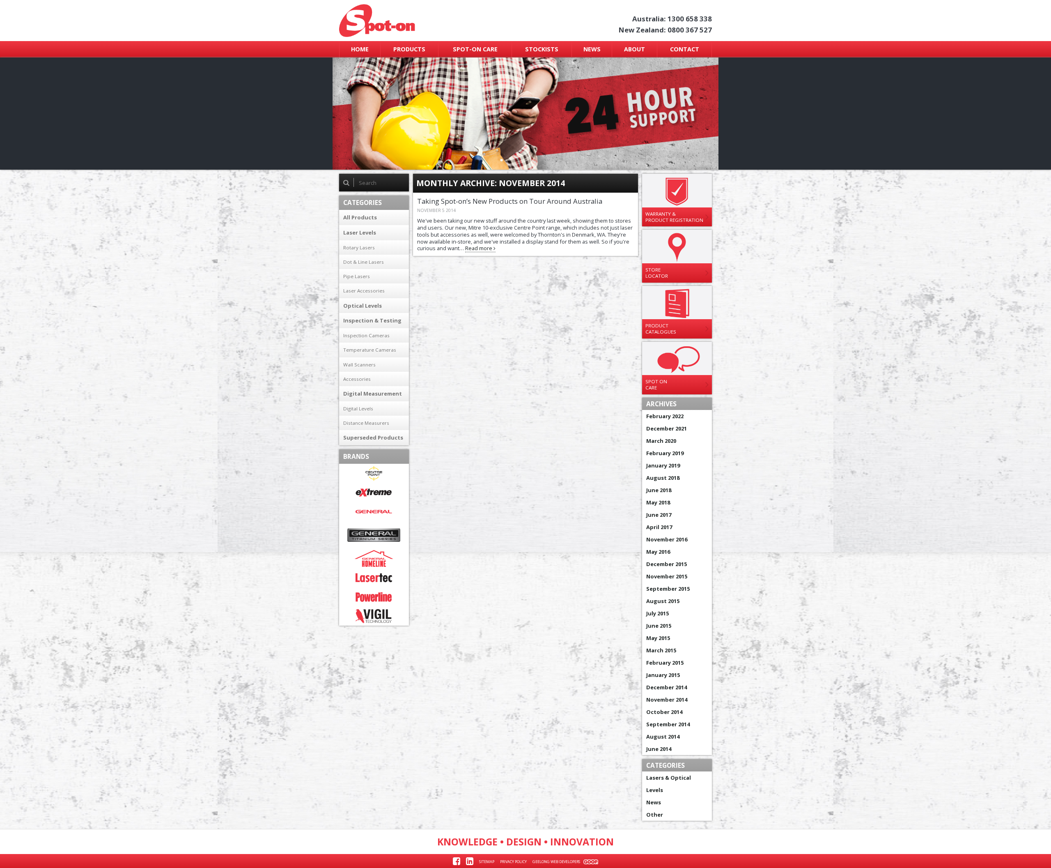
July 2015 (657, 613)
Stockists (541, 49)
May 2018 (658, 502)
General (374, 511)
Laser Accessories (364, 291)
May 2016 (658, 551)
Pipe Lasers (356, 276)
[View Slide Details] (526, 114)
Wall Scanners (359, 364)
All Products (360, 217)
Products (409, 49)
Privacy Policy (513, 861)
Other (654, 814)
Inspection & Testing (372, 320)
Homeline (374, 558)
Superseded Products (373, 437)
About (634, 49)
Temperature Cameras (369, 350)
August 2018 (662, 477)
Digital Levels (358, 408)
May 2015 (658, 638)
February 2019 (665, 453)
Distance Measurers (366, 423)
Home (360, 49)
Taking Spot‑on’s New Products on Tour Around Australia (509, 201)
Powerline (374, 597)
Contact (684, 49)
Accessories (357, 379)
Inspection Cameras (366, 335)
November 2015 (666, 576)
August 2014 (662, 736)
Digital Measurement (372, 393)
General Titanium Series (374, 535)
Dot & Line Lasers (363, 262)
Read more (479, 248)
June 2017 (658, 514)
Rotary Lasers (359, 247)
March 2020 (661, 440)
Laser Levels (359, 232)
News (592, 49)
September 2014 (668, 724)
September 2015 (668, 588)
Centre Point (374, 473)
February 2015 (665, 662)
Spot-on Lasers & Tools (409, 20)
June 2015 (658, 625)
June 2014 (658, 749)
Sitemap (486, 861)
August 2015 (662, 601)
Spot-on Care (475, 49)
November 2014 (666, 699)
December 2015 (666, 564)
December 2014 (666, 687)
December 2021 (666, 428)
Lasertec (374, 577)
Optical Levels (362, 305)
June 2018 (658, 490)
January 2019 (663, 465)
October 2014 (664, 712)
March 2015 (661, 650)
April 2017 (659, 527)
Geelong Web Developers (556, 861)
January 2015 (663, 675)
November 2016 (666, 539)
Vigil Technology (374, 616)
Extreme (374, 492)
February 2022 (665, 416)
